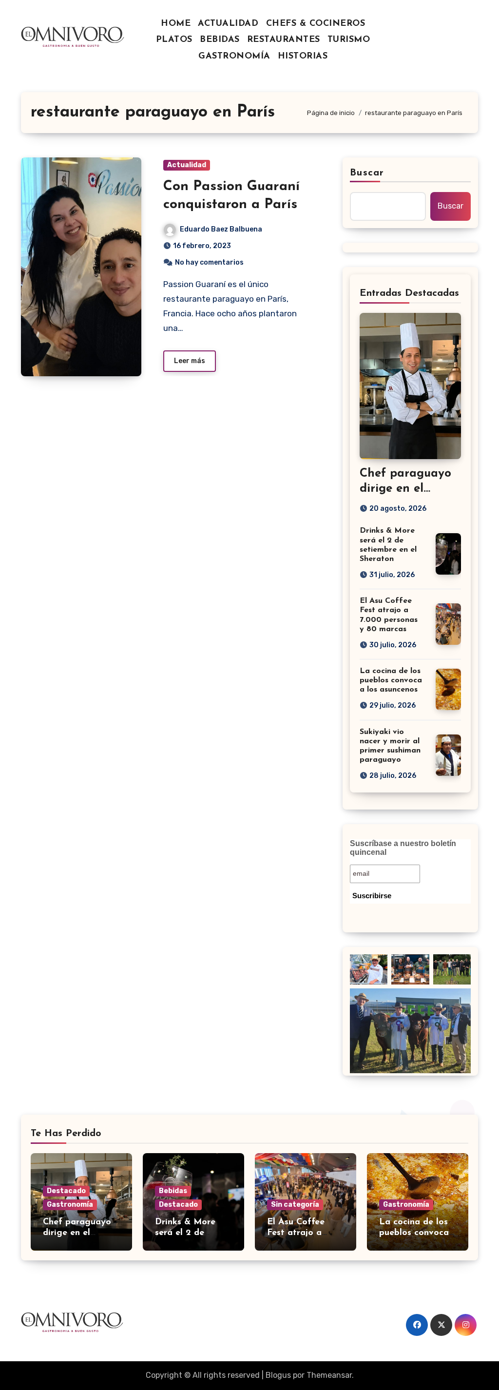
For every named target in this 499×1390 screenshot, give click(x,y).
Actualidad (186, 165)
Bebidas (173, 1191)
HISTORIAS (303, 56)
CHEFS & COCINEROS (315, 23)
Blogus (278, 1375)
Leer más (189, 361)
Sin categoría (295, 1204)
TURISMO (348, 40)
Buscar (367, 173)
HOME (176, 23)
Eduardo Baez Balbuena (221, 229)
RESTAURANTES (283, 40)
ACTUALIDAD (228, 23)
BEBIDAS (220, 40)
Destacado (66, 1191)
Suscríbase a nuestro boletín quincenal (403, 847)
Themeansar (329, 1375)
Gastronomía (70, 1204)
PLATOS (174, 40)
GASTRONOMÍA (234, 56)
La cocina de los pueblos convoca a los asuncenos (391, 680)
